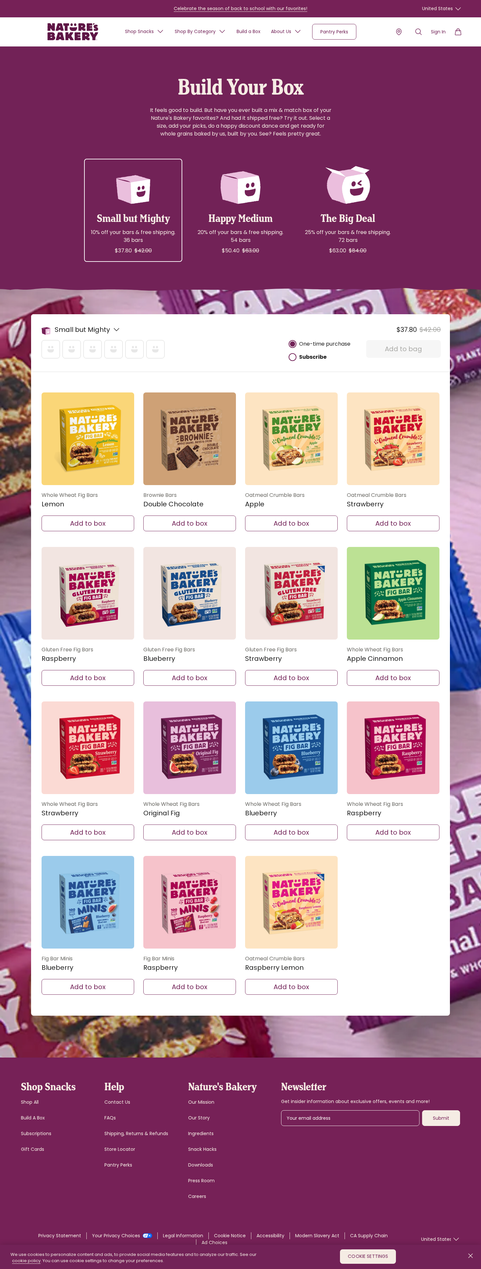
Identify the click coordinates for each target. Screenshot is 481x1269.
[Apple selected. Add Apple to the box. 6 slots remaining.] (291, 438)
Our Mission (201, 1102)
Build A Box (33, 1118)
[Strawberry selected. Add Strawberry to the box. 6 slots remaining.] (393, 438)
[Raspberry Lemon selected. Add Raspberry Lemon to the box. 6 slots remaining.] (291, 902)
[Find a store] (399, 32)
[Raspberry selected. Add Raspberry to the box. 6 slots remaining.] (88, 593)
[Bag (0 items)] (458, 32)
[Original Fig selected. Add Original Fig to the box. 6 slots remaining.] (189, 747)
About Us (281, 31)
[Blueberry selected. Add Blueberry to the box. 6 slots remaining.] (189, 593)
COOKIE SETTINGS (368, 1256)
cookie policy (26, 1261)
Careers (197, 1196)
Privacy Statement (59, 1235)
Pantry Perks (334, 31)
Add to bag (403, 349)
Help (114, 1086)
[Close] (470, 1256)
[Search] (418, 32)
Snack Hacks (202, 1149)
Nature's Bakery (222, 1086)
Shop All (30, 1102)
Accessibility (270, 1235)
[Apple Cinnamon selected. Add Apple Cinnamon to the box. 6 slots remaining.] (393, 593)
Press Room (201, 1180)
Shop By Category (195, 31)
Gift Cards (32, 1149)
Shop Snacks (139, 31)
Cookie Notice (230, 1235)
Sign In (438, 31)
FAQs (110, 1118)
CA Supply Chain (369, 1235)
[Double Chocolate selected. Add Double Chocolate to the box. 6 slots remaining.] (189, 438)
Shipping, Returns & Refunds (136, 1133)
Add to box (88, 523)
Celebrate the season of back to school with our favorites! (240, 8)
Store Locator (119, 1149)
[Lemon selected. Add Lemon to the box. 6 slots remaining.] (88, 438)
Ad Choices (214, 1242)
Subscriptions (36, 1133)
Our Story (199, 1118)
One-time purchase (324, 344)
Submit (441, 1118)
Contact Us (117, 1102)
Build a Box (248, 31)
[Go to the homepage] (72, 31)
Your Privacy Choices (116, 1235)
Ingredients (201, 1133)
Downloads (200, 1165)
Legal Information (183, 1235)
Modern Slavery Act (317, 1235)
